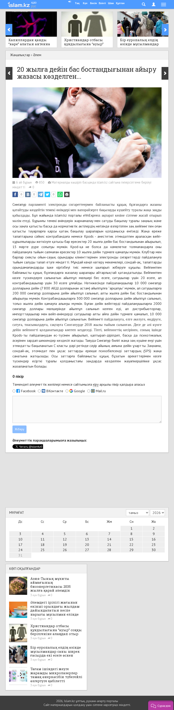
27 (87, 549)
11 (43, 539)
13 (87, 539)
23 (154, 544)
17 (20, 544)
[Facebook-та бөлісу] (15, 194)
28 (109, 549)
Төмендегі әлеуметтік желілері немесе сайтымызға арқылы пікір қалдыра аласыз (78, 384)
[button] (160, 705)
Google (79, 391)
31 (20, 555)
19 (65, 544)
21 (109, 544)
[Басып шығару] (67, 194)
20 (87, 544)
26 (65, 549)
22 (131, 544)
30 (154, 549)
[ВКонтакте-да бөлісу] (28, 194)
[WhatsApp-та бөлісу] (60, 194)
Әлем (37, 55)
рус (33, 6)
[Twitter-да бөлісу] (47, 194)
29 (131, 549)
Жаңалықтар (20, 55)
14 (109, 539)
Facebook (28, 391)
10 (20, 539)
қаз (33, 2)
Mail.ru (101, 391)
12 (65, 539)
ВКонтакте (54, 391)
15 (131, 539)
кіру (96, 384)
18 (43, 544)
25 (43, 549)
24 (20, 549)
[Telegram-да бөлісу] (40, 194)
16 (154, 539)
